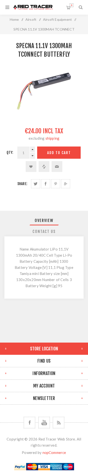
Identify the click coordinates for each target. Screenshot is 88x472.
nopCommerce (54, 452)
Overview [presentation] (44, 220)
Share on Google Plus (65, 183)
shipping (52, 138)
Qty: (10, 152)
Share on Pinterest (55, 183)
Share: (22, 183)
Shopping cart (71, 5)
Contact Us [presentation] (44, 231)
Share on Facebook (45, 183)
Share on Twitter (35, 183)
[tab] (44, 220)
